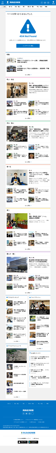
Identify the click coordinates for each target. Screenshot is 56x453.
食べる (10, 6)
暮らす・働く (31, 6)
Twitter (45, 2)
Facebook (42, 2)
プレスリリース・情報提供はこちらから (35, 419)
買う (24, 6)
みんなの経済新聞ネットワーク (28, 433)
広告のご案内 (41, 422)
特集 (46, 6)
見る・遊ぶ (17, 6)
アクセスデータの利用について (21, 422)
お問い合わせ (33, 422)
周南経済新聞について (19, 419)
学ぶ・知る (39, 6)
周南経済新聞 (13, 2)
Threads (32, 413)
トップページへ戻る (28, 45)
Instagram (48, 2)
